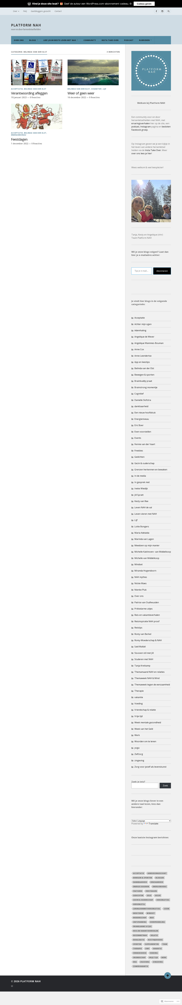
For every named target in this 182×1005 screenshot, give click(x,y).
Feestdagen (19, 139)
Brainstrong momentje (145, 387)
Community (90, 40)
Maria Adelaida (141, 532)
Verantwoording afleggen (29, 93)
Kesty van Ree (141, 501)
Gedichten (139, 456)
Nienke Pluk (140, 589)
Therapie (139, 690)
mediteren (138, 913)
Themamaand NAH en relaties (149, 671)
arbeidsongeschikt (157, 873)
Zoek (165, 785)
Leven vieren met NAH (145, 513)
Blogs (32, 40)
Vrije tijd (138, 716)
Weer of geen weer (81, 93)
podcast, (135, 126)
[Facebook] (156, 11)
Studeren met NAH (143, 659)
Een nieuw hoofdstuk (145, 412)
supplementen (152, 944)
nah (152, 918)
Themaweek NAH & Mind (146, 678)
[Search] (168, 11)
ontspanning (139, 922)
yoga (136, 747)
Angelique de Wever (144, 336)
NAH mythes (140, 577)
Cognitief (96, 89)
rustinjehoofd (155, 940)
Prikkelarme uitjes (143, 608)
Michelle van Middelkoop (146, 558)
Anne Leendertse (142, 355)
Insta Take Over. (153, 150)
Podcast (129, 40)
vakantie (138, 697)
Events (137, 437)
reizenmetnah (140, 935)
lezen (166, 909)
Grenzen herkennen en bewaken (150, 469)
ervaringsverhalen (140, 123)
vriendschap (139, 957)
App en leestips (142, 362)
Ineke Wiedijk (141, 488)
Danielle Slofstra (142, 400)
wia (135, 962)
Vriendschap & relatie (145, 709)
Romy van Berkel (142, 634)
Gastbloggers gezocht (41, 11)
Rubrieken (144, 40)
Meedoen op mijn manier (146, 545)
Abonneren (162, 270)
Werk (137, 735)
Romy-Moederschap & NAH (148, 640)
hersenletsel (163, 900)
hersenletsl (139, 904)
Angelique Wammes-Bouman (148, 343)
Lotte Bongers (141, 526)
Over (15, 11)
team (164, 944)
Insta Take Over (110, 40)
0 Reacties (35, 97)
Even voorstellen (142, 431)
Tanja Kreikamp (142, 665)
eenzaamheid (157, 882)
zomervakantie (140, 966)
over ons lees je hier (141, 153)
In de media (140, 475)
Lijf (104, 89)
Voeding (138, 703)
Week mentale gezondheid (147, 722)
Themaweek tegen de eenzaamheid (152, 684)
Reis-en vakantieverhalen (147, 614)
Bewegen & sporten (144, 374)
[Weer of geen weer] (93, 72)
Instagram (145, 126)
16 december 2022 (77, 97)
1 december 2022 (19, 143)
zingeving (139, 760)
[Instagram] (162, 11)
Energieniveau (18, 135)
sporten (137, 944)
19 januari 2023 (19, 97)
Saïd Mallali (140, 646)
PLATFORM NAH (26, 25)
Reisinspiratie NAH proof (146, 621)
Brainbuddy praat (143, 381)
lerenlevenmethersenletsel (146, 909)
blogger (160, 878)
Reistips (138, 627)
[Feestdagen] (36, 116)
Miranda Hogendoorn (145, 570)
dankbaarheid (141, 406)
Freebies (138, 450)
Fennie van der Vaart (144, 444)
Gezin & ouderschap (144, 463)
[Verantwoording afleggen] (36, 72)
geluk (158, 895)
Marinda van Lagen (144, 539)
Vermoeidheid (139, 953)
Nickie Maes (140, 583)
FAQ (25, 11)
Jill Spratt (138, 494)
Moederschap (139, 918)
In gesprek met (142, 482)
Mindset (138, 564)
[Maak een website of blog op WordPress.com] (12, 986)
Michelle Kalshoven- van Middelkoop (152, 551)
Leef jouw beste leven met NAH (59, 40)
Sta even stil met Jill (144, 653)
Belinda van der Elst (35, 89)
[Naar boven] (167, 975)
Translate (153, 823)
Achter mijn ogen (142, 324)
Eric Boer (138, 425)
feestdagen (151, 891)
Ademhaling (140, 330)
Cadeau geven (144, 3)
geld (149, 895)
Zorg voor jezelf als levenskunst (150, 766)
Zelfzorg (138, 754)
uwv (147, 949)
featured (137, 891)
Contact (58, 11)
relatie (154, 935)
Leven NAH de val (143, 507)
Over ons (19, 40)
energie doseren (141, 886)
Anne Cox (139, 349)
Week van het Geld (143, 728)
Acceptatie (17, 89)
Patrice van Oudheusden (146, 602)
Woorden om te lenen (145, 741)
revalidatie (138, 940)
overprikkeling (157, 922)
